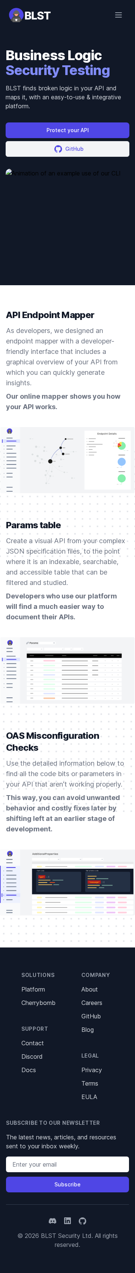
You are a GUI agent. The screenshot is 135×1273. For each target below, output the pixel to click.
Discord (32, 1056)
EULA (89, 1097)
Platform (33, 989)
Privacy (91, 1070)
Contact (32, 1043)
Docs (28, 1070)
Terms (89, 1083)
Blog (87, 1029)
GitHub (91, 1016)
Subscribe (67, 1184)
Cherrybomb (38, 1002)
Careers (91, 1002)
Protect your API (67, 130)
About (89, 989)
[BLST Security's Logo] (30, 14)
